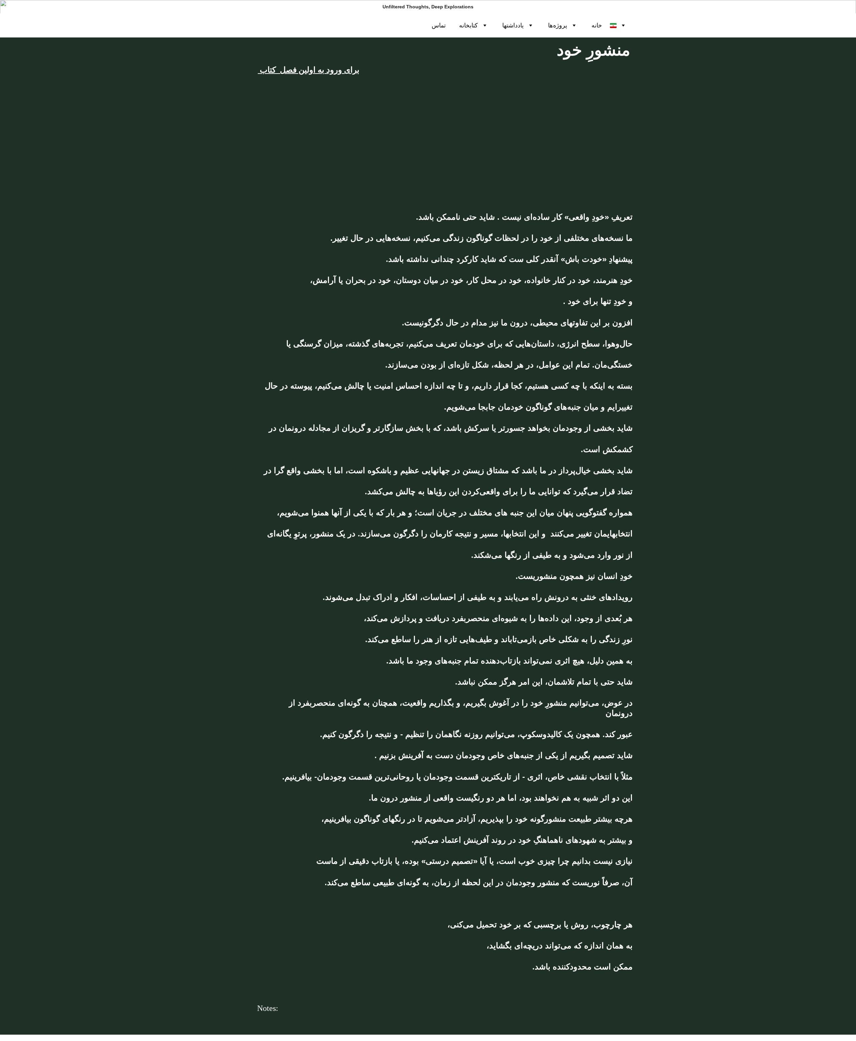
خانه (597, 25)
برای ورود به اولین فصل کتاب (309, 70)
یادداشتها (513, 25)
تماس (439, 25)
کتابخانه (468, 25)
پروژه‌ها (557, 25)
